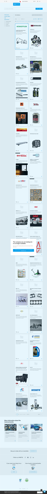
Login (40, 492)
